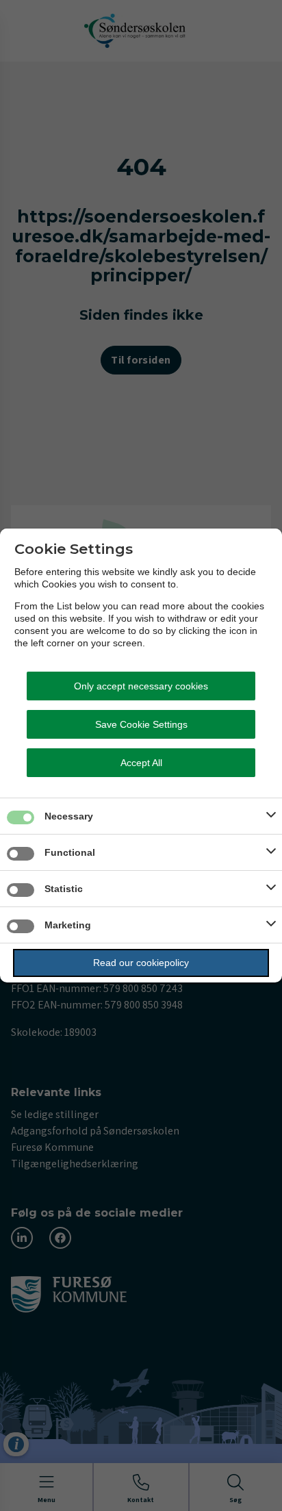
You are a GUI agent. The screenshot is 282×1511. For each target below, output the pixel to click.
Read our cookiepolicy (141, 962)
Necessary (68, 816)
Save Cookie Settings (141, 724)
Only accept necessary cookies (141, 686)
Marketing (67, 924)
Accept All (141, 762)
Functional (69, 852)
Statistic (63, 888)
